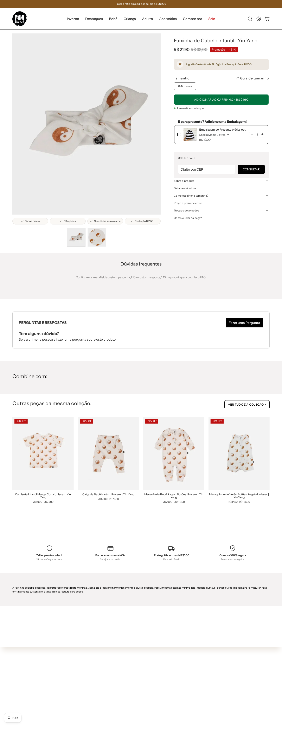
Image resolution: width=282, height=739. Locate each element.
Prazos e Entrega (143, 672)
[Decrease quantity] (252, 134)
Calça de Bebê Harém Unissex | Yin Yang (108, 494)
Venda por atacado (145, 703)
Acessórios (86, 692)
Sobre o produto (184, 180)
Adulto (83, 685)
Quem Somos (141, 660)
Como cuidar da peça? (188, 218)
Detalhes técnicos (185, 188)
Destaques (86, 667)
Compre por (87, 698)
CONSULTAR (251, 169)
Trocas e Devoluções (146, 678)
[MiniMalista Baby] (19, 18)
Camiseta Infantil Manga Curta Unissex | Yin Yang (43, 496)
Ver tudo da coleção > (247, 404)
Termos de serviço (144, 684)
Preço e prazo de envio (188, 203)
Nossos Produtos (143, 666)
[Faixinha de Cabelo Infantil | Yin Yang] (76, 237)
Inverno (84, 661)
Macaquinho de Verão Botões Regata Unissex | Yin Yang (239, 496)
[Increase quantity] (262, 134)
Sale (82, 704)
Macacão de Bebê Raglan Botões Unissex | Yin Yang (173, 496)
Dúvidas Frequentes (145, 653)
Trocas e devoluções (186, 210)
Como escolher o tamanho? (191, 195)
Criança (84, 679)
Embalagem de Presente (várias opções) (223, 129)
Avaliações (139, 696)
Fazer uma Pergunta (244, 323)
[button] (94, 18)
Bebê (82, 673)
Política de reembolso (146, 690)
